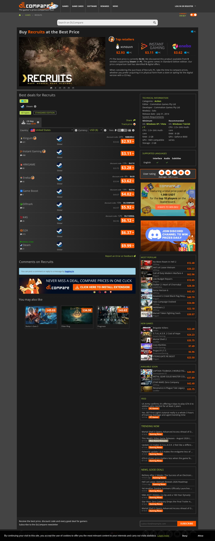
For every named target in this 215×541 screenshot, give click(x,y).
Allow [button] (200, 536)
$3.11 (127, 153)
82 (23, 208)
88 (23, 168)
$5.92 (127, 207)
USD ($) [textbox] (94, 130)
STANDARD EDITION (45, 112)
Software (92, 6)
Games (65, 6)
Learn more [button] (163, 535)
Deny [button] (184, 536)
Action (158, 101)
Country (24, 130)
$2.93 (127, 141)
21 (23, 249)
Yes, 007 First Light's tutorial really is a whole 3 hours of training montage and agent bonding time (168, 413)
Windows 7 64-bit (181, 124)
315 (23, 234)
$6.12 (127, 220)
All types (25, 112)
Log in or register (184, 6)
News (115, 6)
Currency (82, 130)
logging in (69, 271)
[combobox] (51, 130)
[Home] (20, 15)
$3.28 (127, 167)
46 (23, 221)
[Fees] (122, 130)
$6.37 (127, 232)
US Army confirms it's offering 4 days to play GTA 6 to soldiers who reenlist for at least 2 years (168, 405)
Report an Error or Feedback (119, 256)
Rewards (104, 6)
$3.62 (127, 180)
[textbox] (41, 130)
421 (23, 142)
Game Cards (78, 6)
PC (25, 101)
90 (23, 181)
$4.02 (127, 194)
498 (23, 155)
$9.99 (127, 245)
